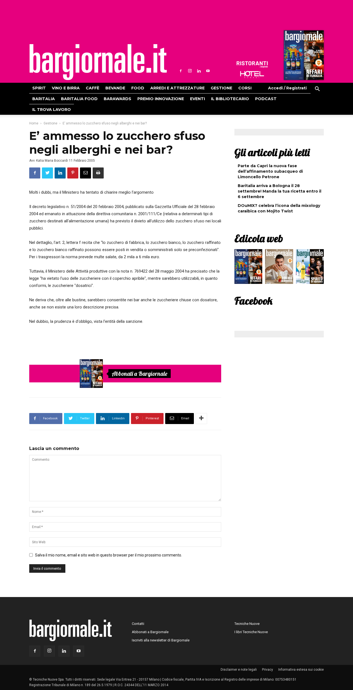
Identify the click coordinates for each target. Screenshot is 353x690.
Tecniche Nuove (247, 624)
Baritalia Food (79, 98)
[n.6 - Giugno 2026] (279, 268)
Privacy (267, 670)
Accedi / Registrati (287, 88)
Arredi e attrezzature (177, 88)
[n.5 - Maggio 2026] (310, 268)
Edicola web (258, 238)
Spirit (39, 88)
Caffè (92, 88)
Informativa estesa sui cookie (301, 670)
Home (33, 123)
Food (137, 88)
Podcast (266, 98)
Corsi (245, 88)
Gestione (221, 88)
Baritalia (43, 98)
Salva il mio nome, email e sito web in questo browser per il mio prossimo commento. (108, 555)
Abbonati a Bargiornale (139, 373)
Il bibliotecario (230, 98)
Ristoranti (252, 64)
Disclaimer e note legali (239, 670)
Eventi (197, 98)
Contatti (138, 624)
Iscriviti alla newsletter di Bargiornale (160, 640)
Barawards (117, 98)
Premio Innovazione (160, 98)
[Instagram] (190, 71)
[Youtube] (208, 71)
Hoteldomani (252, 74)
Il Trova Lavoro (51, 109)
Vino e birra (66, 88)
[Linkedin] (199, 71)
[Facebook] (180, 71)
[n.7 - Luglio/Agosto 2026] (303, 56)
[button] (317, 89)
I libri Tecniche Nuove (251, 632)
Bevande (115, 88)
